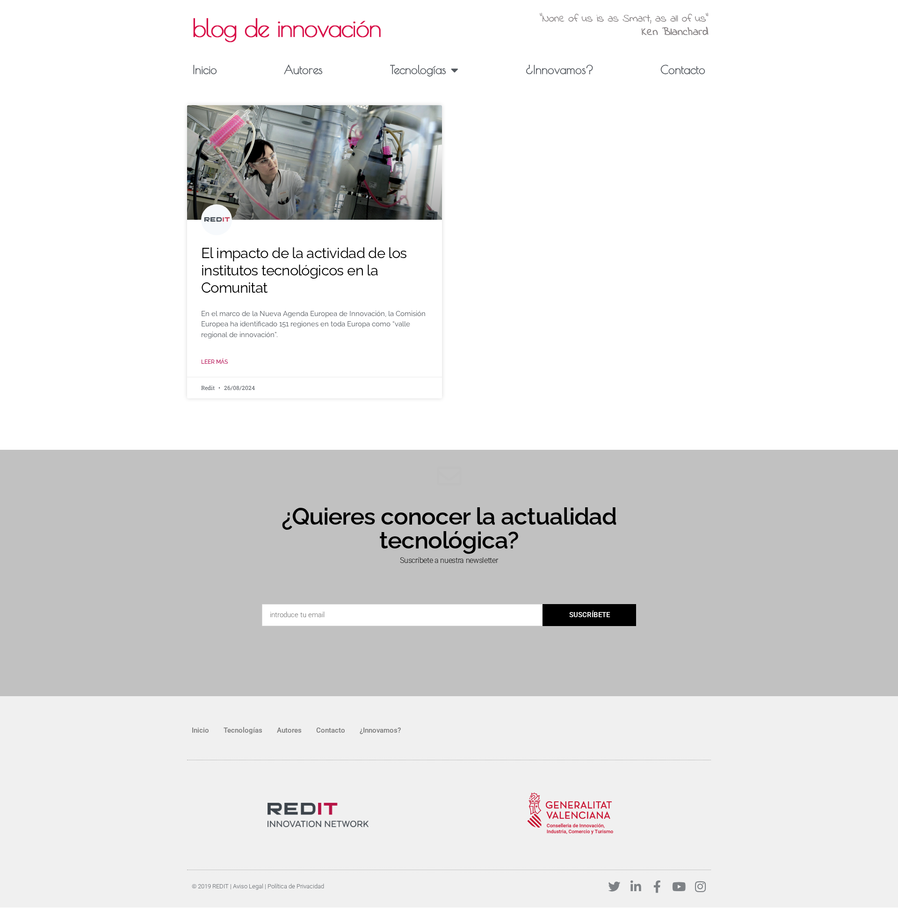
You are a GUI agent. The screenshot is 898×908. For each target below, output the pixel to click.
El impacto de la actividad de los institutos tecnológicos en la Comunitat (304, 270)
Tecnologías (418, 69)
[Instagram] (700, 886)
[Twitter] (614, 886)
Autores (303, 69)
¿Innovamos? (560, 69)
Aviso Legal (248, 886)
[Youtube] (679, 886)
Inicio (205, 69)
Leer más (214, 362)
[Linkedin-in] (636, 886)
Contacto (682, 69)
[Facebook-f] (657, 886)
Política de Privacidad (296, 886)
